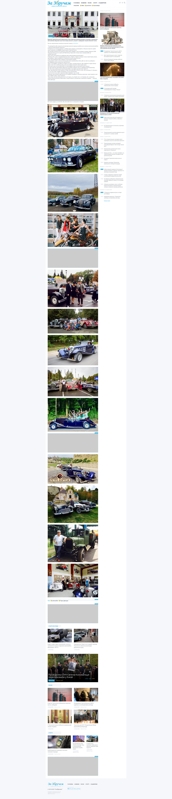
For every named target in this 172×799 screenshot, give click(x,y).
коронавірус (97, 5)
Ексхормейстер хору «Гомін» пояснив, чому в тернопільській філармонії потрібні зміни (78, 746)
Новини (83, 2)
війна (82, 5)
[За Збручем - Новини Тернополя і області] (59, 3)
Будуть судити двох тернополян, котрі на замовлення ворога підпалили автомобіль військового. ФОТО (59, 645)
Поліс (90, 2)
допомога (88, 5)
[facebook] (120, 3)
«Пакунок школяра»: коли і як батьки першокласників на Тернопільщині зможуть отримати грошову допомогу (113, 186)
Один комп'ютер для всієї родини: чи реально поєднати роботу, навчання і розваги (113, 119)
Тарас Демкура (64, 600)
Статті (95, 2)
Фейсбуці (75, 43)
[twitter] (122, 3)
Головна (77, 2)
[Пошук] (124, 2)
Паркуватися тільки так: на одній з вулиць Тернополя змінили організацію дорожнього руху (85, 645)
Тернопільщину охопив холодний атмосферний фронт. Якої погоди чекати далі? (114, 145)
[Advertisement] (73, 91)
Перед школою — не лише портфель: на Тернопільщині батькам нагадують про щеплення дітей (114, 154)
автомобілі (55, 600)
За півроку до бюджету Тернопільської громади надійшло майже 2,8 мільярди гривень (113, 180)
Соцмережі (102, 2)
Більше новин (107, 200)
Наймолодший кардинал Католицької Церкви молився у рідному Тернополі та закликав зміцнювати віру (114, 171)
